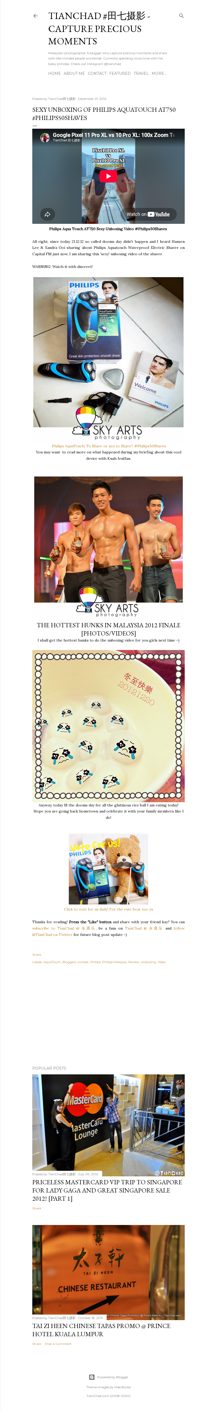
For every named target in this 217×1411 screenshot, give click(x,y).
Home (54, 73)
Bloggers (69, 962)
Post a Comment (58, 1344)
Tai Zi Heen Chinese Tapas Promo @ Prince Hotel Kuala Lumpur (101, 1330)
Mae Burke (122, 1387)
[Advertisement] (108, 1016)
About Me (74, 73)
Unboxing (148, 962)
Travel (141, 73)
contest (83, 962)
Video (161, 962)
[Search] (181, 15)
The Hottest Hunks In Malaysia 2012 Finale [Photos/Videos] (108, 629)
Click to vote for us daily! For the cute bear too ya (108, 909)
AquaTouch (52, 962)
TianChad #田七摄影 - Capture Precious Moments (99, 28)
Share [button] (36, 955)
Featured (120, 73)
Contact (97, 73)
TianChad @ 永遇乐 (144, 928)
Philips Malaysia (114, 962)
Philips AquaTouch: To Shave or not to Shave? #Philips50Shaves (109, 446)
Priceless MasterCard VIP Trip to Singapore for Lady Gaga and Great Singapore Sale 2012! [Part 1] (107, 1190)
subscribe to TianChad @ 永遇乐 (64, 928)
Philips (95, 962)
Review (133, 962)
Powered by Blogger (112, 1377)
